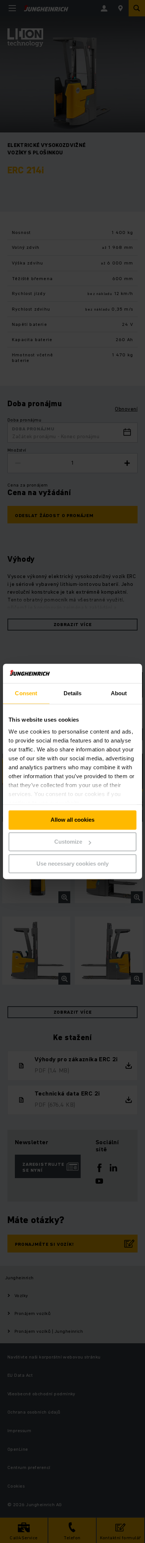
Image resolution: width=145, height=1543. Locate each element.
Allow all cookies (72, 820)
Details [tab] (73, 693)
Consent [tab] (26, 693)
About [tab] (119, 693)
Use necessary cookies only (72, 863)
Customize (68, 842)
